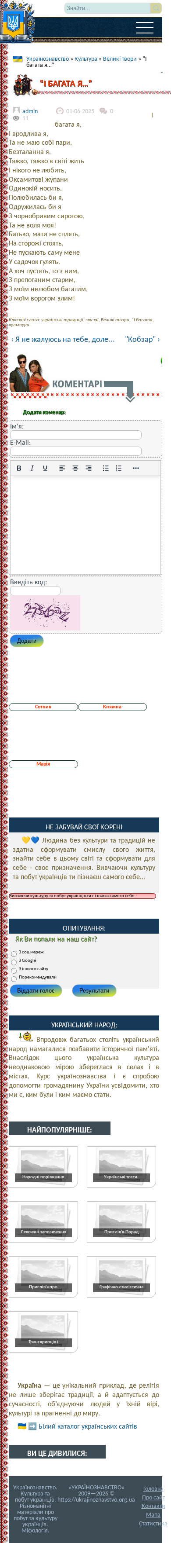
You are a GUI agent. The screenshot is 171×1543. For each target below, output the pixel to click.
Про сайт (153, 1498)
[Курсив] (32, 468)
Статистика (153, 1524)
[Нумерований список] (118, 468)
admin (30, 111)
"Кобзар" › (142, 340)
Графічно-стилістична (121, 1287)
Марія (43, 764)
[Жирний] (18, 468)
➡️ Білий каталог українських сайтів (82, 1426)
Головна (153, 1489)
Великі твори (120, 59)
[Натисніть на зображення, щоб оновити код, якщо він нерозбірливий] (45, 628)
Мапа (153, 1515)
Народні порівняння (43, 1177)
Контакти (153, 1506)
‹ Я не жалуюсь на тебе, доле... (63, 340)
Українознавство (47, 59)
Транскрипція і (43, 1342)
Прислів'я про (43, 1287)
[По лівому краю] (62, 468)
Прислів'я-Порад (121, 1232)
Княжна (112, 707)
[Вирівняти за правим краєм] (88, 468)
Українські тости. (121, 1177)
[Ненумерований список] (105, 468)
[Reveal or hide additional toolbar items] (135, 468)
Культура (86, 59)
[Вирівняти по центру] (75, 468)
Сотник (43, 707)
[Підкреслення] (45, 468)
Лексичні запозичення (43, 1232)
